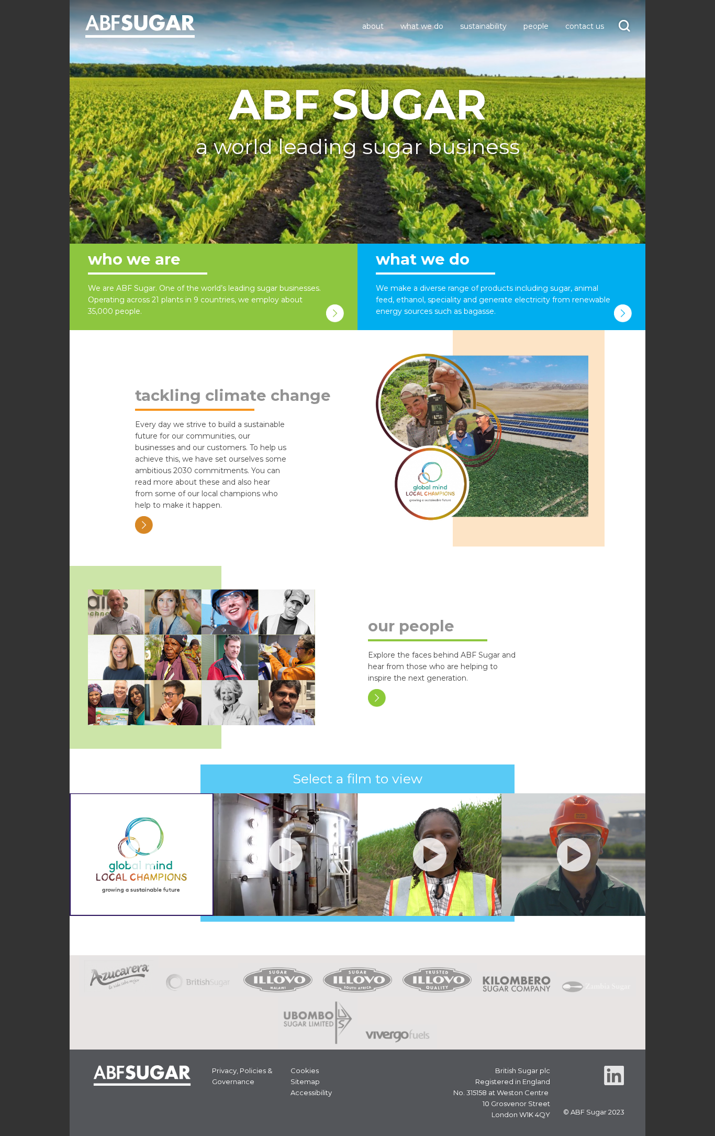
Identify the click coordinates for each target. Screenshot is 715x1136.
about (373, 26)
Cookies (305, 1070)
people (536, 26)
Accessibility (311, 1092)
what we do (421, 26)
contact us (584, 26)
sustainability (483, 26)
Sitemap (305, 1081)
